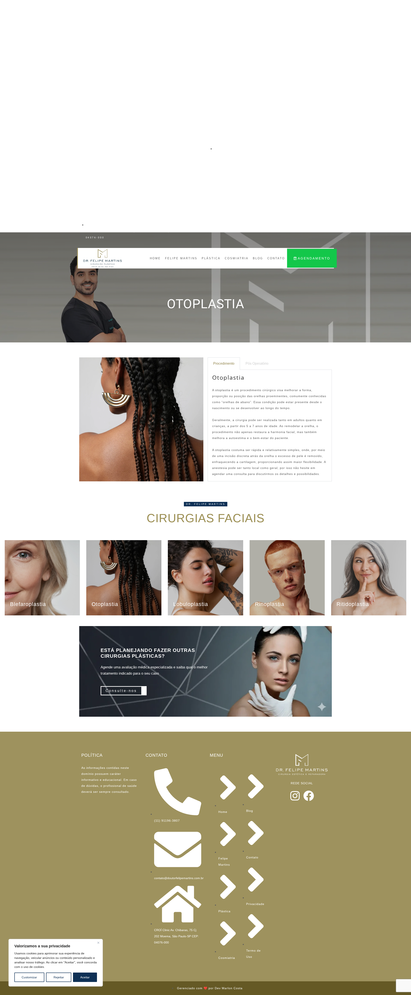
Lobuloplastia (190, 604)
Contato (276, 258)
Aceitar (85, 977)
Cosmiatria (237, 258)
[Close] (98, 942)
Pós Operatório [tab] (257, 363)
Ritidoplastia (353, 604)
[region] (56, 962)
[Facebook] (308, 795)
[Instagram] (295, 795)
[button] (205, 504)
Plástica (211, 258)
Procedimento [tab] (223, 363)
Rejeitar (59, 977)
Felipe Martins (181, 258)
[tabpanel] (270, 425)
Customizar (29, 977)
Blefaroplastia (28, 604)
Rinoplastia (269, 604)
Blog (258, 258)
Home (155, 258)
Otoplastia (105, 604)
